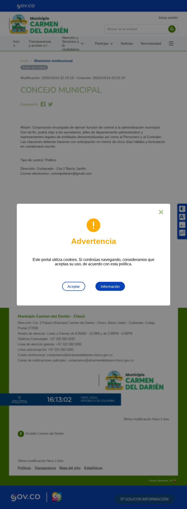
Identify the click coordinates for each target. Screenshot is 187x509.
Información (110, 286)
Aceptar (73, 286)
